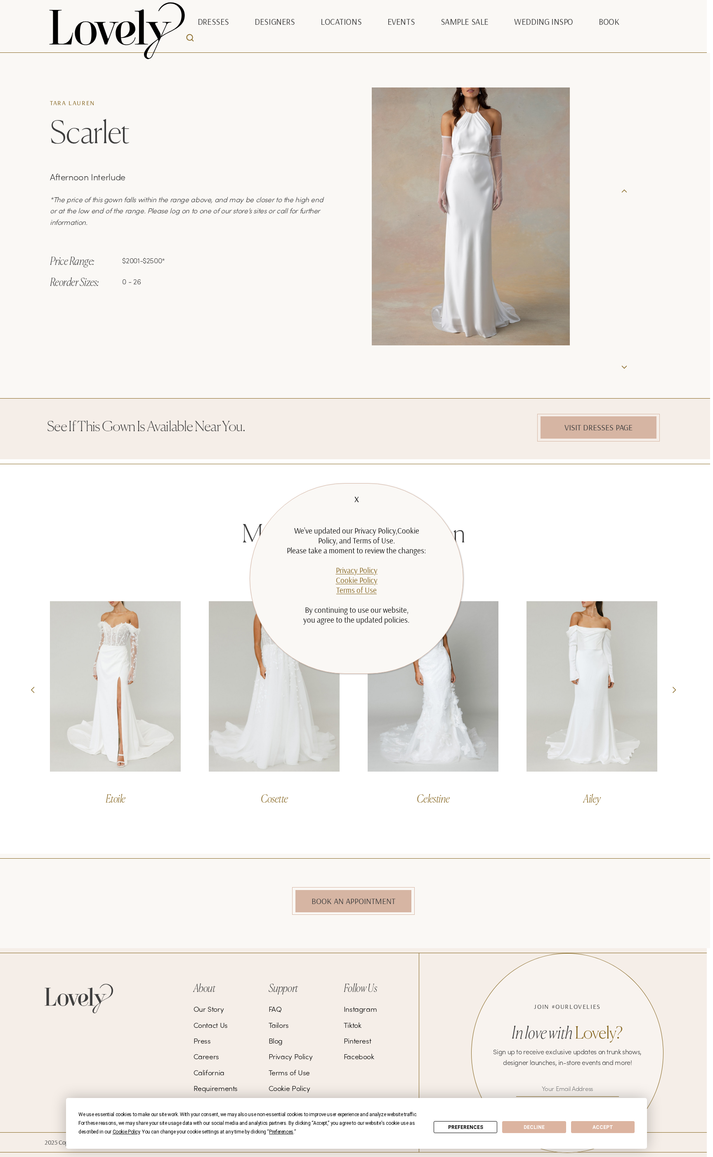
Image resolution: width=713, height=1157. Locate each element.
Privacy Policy (357, 570)
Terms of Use (356, 590)
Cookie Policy (357, 580)
